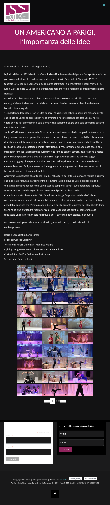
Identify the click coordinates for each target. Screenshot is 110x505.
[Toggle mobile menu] (104, 4)
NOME (9, 435)
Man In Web (63, 480)
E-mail (9, 447)
